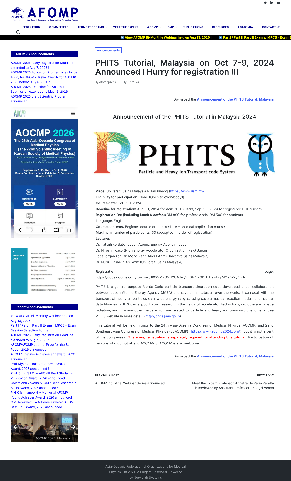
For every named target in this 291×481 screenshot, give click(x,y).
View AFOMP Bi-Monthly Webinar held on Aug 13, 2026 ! (155, 37)
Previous (15, 427)
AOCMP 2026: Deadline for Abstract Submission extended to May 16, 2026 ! (40, 89)
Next (73, 427)
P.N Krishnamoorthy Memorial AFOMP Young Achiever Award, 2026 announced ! (42, 394)
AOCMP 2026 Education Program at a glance (44, 72)
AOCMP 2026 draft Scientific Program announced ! (39, 98)
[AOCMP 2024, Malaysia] (44, 427)
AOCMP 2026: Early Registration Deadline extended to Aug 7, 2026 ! (42, 65)
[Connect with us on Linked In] (272, 2)
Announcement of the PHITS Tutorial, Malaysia (235, 99)
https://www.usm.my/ (187, 191)
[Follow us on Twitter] (265, 2)
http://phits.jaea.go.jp (163, 316)
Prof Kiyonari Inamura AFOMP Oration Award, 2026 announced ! (39, 366)
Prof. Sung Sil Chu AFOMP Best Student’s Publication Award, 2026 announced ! (42, 375)
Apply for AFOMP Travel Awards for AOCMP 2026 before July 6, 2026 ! (43, 79)
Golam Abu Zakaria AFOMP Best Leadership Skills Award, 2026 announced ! (43, 385)
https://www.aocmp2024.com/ (215, 331)
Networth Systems (148, 477)
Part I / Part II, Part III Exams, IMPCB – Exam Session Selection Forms (43, 327)
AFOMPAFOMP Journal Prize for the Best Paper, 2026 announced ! (41, 347)
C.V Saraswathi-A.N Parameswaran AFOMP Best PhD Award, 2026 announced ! (43, 404)
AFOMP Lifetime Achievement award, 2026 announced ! (43, 356)
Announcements (108, 50)
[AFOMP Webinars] (278, 2)
